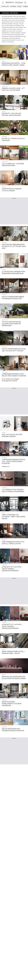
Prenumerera (19, 2)
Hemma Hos (5, 6)
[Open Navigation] (3, 2)
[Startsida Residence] (9, 3)
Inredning (13, 6)
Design (19, 6)
